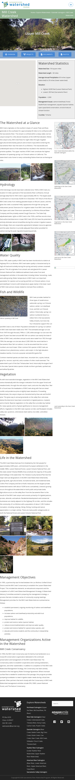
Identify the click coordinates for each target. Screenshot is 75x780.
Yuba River (30, 769)
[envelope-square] (69, 721)
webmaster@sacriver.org (10, 726)
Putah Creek (40, 726)
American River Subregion (36, 760)
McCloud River (38, 710)
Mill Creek (43, 738)
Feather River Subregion (35, 748)
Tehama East (31, 744)
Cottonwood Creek (38, 720)
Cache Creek (31, 726)
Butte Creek (36, 735)
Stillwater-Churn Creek (34, 741)
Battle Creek (36, 732)
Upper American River (38, 766)
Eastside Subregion (33, 729)
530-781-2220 (7, 723)
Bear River (30, 763)
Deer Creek (35, 738)
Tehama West (31, 723)
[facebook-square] (55, 721)
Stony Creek (41, 723)
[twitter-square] (62, 721)
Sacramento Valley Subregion (37, 772)
